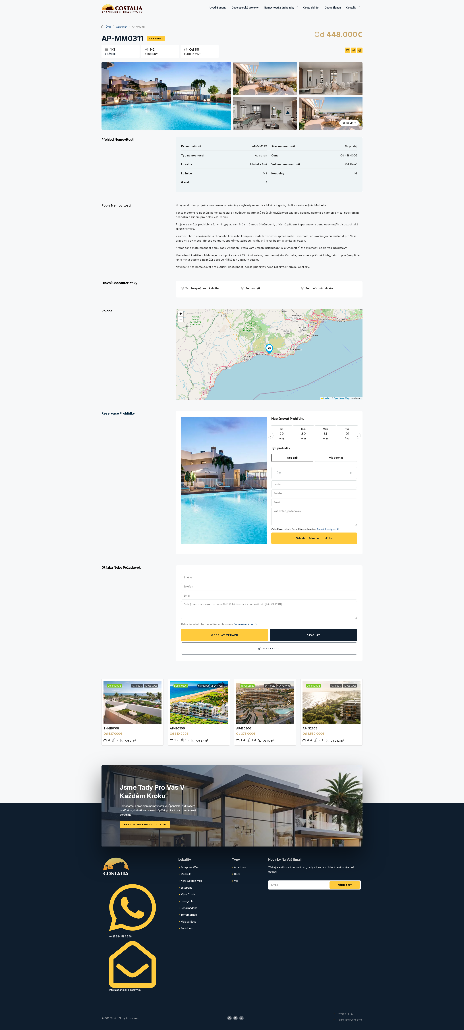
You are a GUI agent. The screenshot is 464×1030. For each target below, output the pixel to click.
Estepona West (190, 867)
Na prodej (156, 38)
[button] (269, 349)
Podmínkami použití (328, 529)
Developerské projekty (245, 7)
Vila (236, 880)
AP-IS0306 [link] (243, 728)
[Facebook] (229, 1018)
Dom (237, 874)
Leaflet (326, 398)
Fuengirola (187, 901)
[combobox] (314, 473)
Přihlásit (344, 885)
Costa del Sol (311, 7)
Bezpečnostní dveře (319, 288)
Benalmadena (189, 908)
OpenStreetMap (341, 398)
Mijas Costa (188, 894)
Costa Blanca (333, 7)
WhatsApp (271, 648)
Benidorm (186, 928)
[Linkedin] (235, 1018)
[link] (132, 702)
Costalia (351, 7)
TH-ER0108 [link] (111, 728)
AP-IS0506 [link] (177, 728)
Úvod (108, 26)
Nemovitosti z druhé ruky (279, 7)
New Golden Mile (191, 880)
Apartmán (121, 26)
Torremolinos (189, 914)
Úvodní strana (218, 7)
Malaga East (188, 921)
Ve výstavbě (151, 686)
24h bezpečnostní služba (202, 288)
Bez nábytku (253, 288)
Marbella (186, 874)
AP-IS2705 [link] (310, 728)
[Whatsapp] (241, 1018)
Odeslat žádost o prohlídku (314, 538)
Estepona (186, 887)
